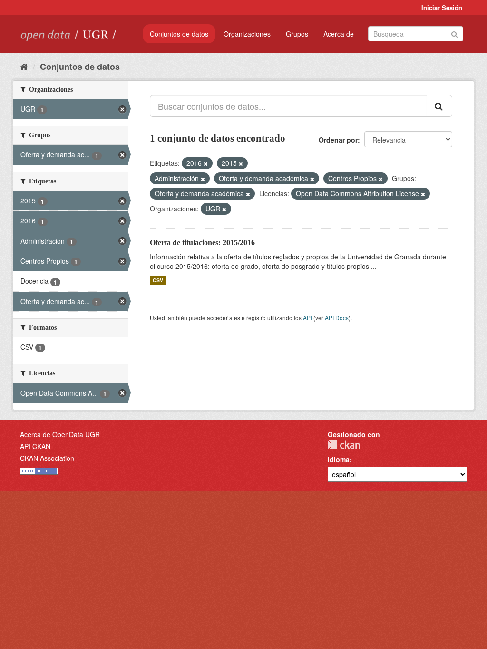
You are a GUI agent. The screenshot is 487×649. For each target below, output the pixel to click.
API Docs (337, 318)
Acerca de (338, 33)
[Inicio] (24, 66)
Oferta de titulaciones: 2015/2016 (202, 243)
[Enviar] (454, 33)
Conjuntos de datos (179, 33)
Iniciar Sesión (441, 7)
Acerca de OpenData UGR (60, 434)
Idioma (339, 459)
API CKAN (35, 446)
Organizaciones (247, 33)
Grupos (297, 33)
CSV (158, 280)
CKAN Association (47, 458)
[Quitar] (206, 163)
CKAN (344, 445)
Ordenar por (338, 139)
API (307, 318)
